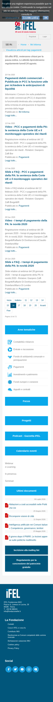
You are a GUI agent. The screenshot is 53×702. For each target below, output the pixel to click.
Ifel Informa (35, 44)
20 (36, 305)
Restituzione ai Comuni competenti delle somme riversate (27, 636)
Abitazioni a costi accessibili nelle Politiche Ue (28, 506)
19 (30, 305)
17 (19, 305)
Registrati (32, 37)
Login (45, 37)
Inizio (9, 300)
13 (37, 300)
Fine (8, 310)
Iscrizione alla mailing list (26, 550)
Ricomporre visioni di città (21, 516)
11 (26, 300)
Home (23, 44)
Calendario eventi (26, 451)
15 (8, 305)
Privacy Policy (13, 648)
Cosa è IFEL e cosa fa (17, 628)
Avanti (43, 305)
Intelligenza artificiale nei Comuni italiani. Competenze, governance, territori (28, 526)
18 (24, 305)
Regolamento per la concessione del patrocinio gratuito (26, 563)
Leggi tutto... (11, 115)
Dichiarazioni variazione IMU (19, 641)
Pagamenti (24, 157)
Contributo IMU (14, 631)
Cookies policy (13, 645)
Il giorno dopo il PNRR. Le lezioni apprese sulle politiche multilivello (28, 538)
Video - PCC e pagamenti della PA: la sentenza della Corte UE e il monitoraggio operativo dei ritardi (26, 130)
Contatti (11, 624)
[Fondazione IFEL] (26, 27)
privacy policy (12, 18)
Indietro (18, 300)
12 (31, 300)
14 (42, 300)
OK (45, 18)
